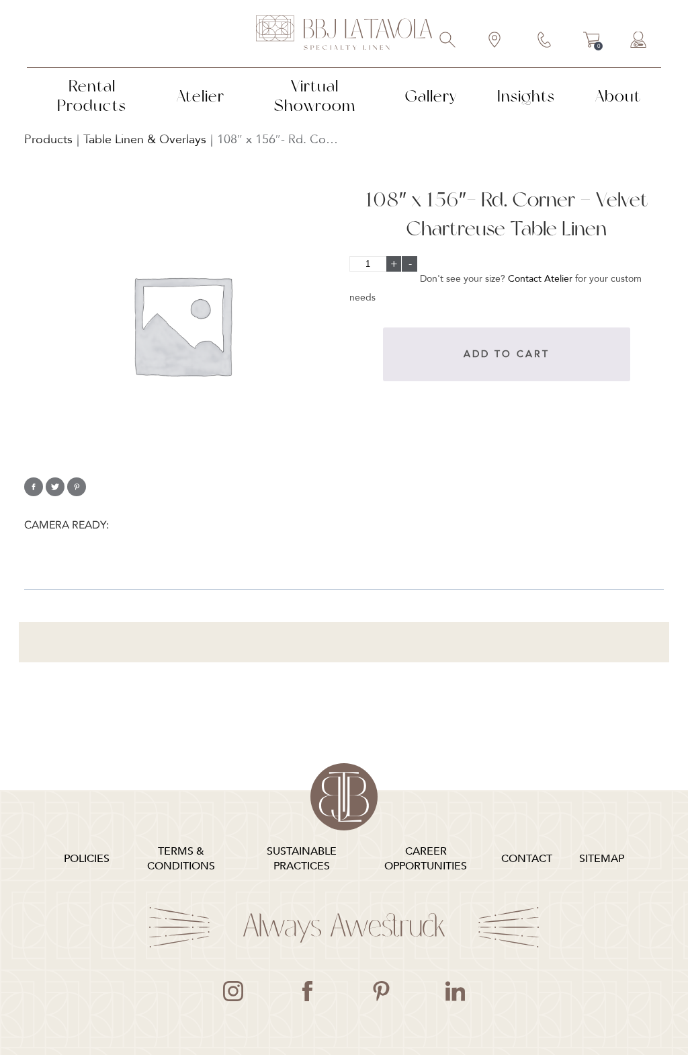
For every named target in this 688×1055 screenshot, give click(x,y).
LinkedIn (455, 991)
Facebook (307, 991)
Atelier (200, 96)
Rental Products (91, 95)
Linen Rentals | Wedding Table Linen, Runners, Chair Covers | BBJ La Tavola (344, 33)
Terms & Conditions (181, 858)
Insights (526, 96)
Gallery (431, 96)
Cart (591, 42)
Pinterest (381, 991)
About (618, 96)
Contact (545, 41)
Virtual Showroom (314, 95)
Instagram (233, 991)
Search (448, 41)
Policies (87, 858)
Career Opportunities (425, 858)
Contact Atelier (540, 278)
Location (495, 41)
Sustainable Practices (302, 858)
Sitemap (601, 858)
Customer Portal (639, 41)
